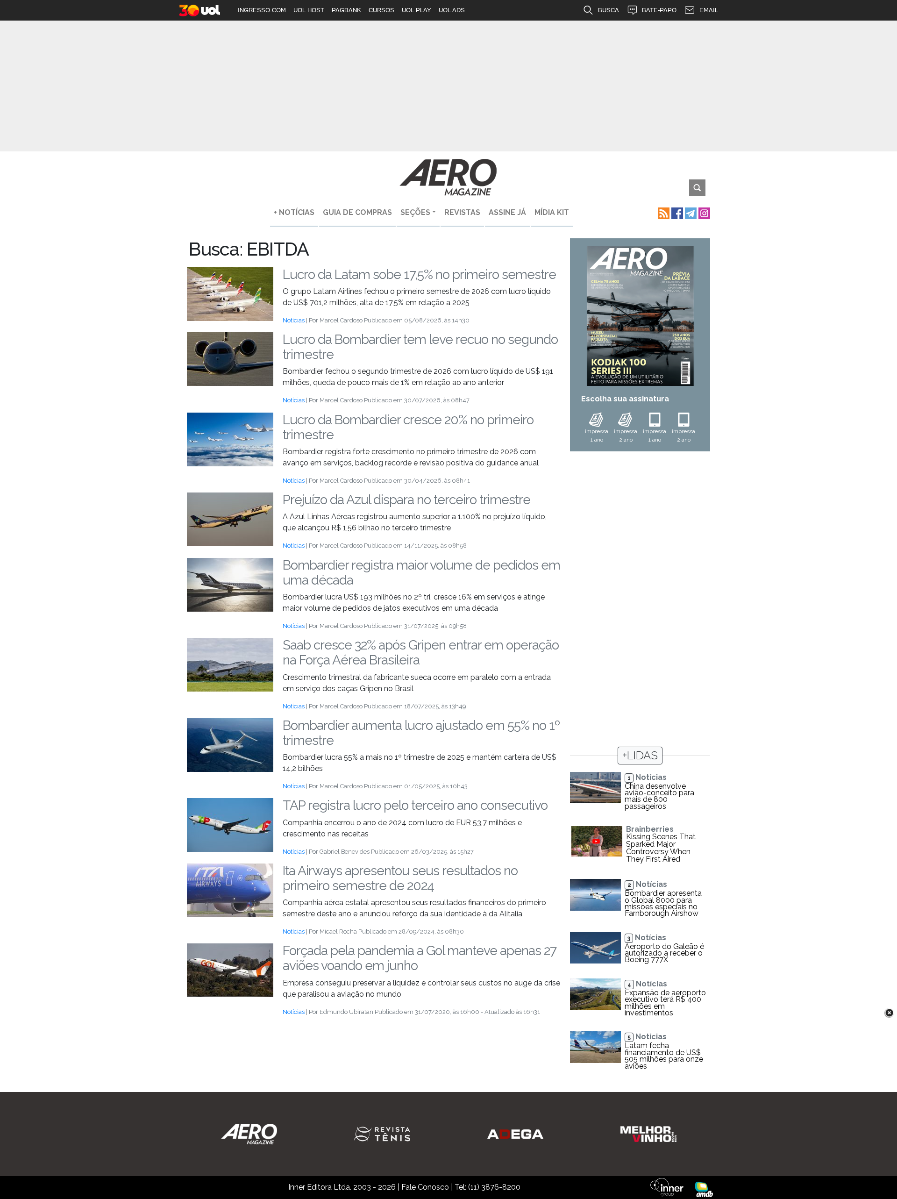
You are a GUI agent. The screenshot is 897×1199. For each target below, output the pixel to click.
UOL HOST (308, 10)
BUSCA (608, 10)
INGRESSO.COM (262, 10)
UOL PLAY (416, 10)
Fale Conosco (425, 1187)
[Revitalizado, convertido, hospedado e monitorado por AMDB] (704, 1189)
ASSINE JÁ (507, 212)
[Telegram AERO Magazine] (690, 212)
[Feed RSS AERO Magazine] (662, 212)
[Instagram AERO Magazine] (703, 212)
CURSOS (381, 10)
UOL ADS (452, 10)
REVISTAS (462, 212)
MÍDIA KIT (551, 212)
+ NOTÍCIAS (294, 212)
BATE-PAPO (659, 10)
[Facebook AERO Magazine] (676, 212)
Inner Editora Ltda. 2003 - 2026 (342, 1187)
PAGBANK (346, 10)
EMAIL (708, 10)
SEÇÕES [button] (415, 212)
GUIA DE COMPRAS (357, 212)
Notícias (294, 320)
